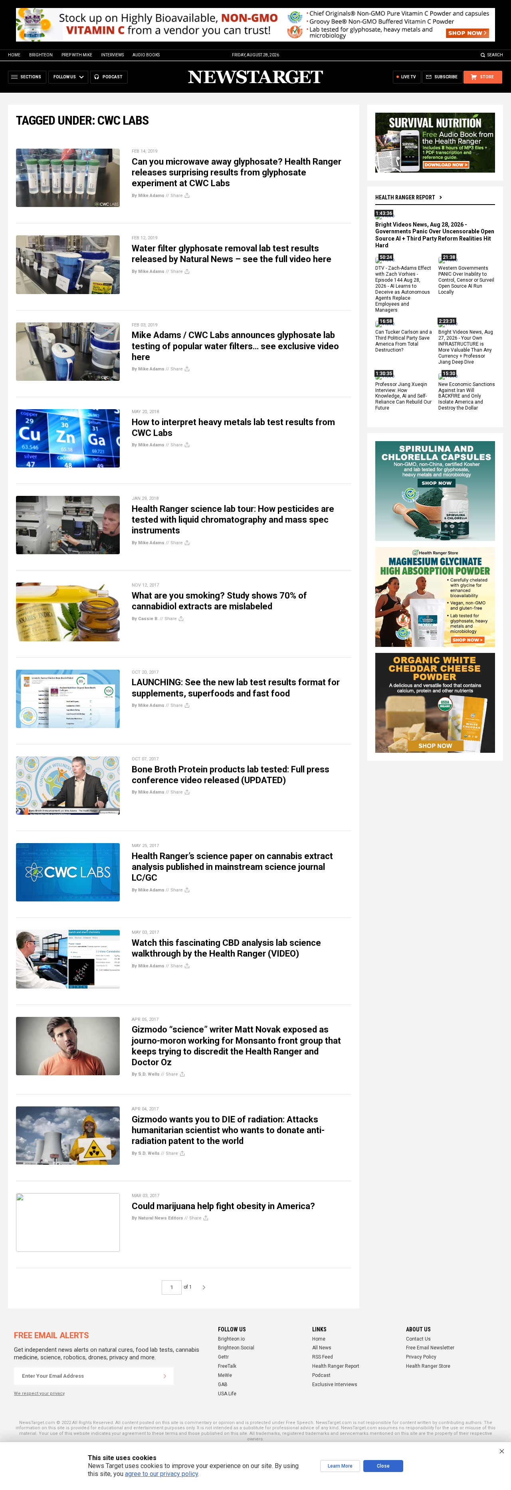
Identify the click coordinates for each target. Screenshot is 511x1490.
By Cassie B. (145, 618)
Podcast (321, 1375)
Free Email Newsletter (430, 1348)
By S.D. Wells (146, 1074)
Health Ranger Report (405, 197)
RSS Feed (322, 1357)
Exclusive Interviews (334, 1384)
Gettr (223, 1357)
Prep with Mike (76, 55)
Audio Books (146, 55)
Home (14, 55)
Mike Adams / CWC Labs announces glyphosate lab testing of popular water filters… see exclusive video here (235, 346)
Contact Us (418, 1339)
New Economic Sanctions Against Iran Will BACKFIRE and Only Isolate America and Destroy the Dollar (466, 396)
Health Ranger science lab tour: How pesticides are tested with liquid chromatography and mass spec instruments (233, 520)
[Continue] (165, 1376)
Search (495, 55)
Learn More (340, 1466)
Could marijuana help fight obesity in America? (223, 1206)
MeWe (225, 1375)
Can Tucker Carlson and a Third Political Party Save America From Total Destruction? (403, 341)
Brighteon (41, 55)
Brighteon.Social (236, 1348)
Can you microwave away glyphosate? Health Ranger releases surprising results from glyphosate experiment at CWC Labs (236, 173)
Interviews (112, 55)
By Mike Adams (148, 195)
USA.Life (227, 1394)
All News (321, 1348)
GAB (223, 1384)
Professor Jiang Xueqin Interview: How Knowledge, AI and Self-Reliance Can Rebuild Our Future (403, 396)
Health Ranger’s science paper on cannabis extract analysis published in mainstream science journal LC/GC (232, 867)
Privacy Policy (421, 1357)
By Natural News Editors (157, 1218)
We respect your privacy (39, 1393)
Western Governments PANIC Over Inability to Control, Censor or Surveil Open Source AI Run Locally (466, 280)
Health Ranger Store (428, 1366)
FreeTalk (227, 1366)
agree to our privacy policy (161, 1474)
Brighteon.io (231, 1339)
